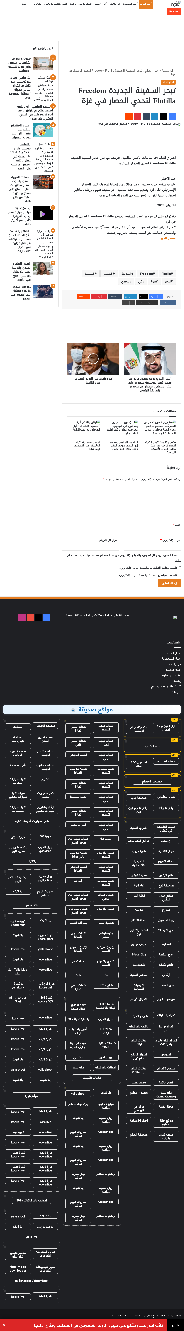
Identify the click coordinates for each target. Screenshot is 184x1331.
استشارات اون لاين (139, 932)
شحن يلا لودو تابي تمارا (78, 854)
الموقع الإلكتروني (109, 540)
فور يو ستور (78, 824)
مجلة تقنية (166, 1106)
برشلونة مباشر (78, 1104)
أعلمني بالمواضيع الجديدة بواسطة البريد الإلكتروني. (148, 575)
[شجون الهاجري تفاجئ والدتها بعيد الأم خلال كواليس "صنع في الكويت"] (43, 268)
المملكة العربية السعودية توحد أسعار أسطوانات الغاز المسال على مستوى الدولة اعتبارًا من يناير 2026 (20, 189)
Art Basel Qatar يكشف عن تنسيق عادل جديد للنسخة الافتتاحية (19, 64)
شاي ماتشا (106, 985)
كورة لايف (45, 1028)
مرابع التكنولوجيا (139, 840)
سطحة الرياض (45, 725)
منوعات (37, 4)
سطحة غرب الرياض (18, 752)
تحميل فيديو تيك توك (18, 1254)
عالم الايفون (166, 875)
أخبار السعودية (130, 4)
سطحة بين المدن (45, 738)
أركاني (166, 975)
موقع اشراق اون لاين (138, 809)
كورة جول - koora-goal (45, 937)
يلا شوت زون (45, 1226)
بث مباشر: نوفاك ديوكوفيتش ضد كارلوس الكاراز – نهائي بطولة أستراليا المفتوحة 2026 (20, 88)
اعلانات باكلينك (92, 1077)
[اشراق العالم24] (172, 4)
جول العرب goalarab (45, 849)
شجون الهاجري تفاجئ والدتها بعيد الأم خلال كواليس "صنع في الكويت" (21, 271)
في (140, 281)
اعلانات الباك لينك (139, 1042)
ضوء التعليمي (166, 796)
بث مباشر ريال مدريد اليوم (17, 849)
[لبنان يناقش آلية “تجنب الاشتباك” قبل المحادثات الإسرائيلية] (83, 429)
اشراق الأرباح (138, 999)
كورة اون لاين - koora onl (45, 985)
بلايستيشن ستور (106, 934)
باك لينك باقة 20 (78, 1019)
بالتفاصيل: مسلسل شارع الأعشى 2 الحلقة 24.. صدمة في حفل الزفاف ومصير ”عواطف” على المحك (20, 156)
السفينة (89, 273)
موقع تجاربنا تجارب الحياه (78, 1045)
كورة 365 (45, 836)
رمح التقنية (166, 954)
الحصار (108, 273)
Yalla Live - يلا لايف (17, 971)
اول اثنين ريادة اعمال (166, 727)
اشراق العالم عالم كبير (139, 1056)
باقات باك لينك (138, 1026)
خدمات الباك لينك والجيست (105, 1005)
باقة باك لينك (166, 761)
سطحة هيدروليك (18, 738)
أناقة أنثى (139, 895)
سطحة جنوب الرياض (45, 766)
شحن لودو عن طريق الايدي (78, 910)
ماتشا (78, 975)
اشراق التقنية (138, 828)
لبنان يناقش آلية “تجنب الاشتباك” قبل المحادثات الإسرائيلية (87, 445)
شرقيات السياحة (139, 987)
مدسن (139, 909)
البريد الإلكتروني (170, 540)
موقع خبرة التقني (166, 897)
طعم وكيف (166, 964)
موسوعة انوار (166, 999)
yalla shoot (78, 1093)
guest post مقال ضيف (78, 1006)
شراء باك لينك (166, 1015)
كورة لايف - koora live (45, 1154)
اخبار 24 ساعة (139, 1120)
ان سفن (166, 840)
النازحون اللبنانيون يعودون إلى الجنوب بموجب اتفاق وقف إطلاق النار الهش (124, 445)
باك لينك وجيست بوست (166, 1094)
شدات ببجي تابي (78, 742)
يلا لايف (31, 861)
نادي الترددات (166, 930)
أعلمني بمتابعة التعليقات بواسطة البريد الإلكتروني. (148, 568)
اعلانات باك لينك (105, 1067)
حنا (106, 975)
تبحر (168, 281)
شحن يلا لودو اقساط (78, 770)
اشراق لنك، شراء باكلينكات (166, 1042)
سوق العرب (105, 1019)
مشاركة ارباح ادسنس (139, 728)
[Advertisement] (92, 26)
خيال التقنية (166, 851)
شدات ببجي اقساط (105, 727)
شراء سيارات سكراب (18, 780)
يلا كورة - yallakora (18, 985)
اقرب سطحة (18, 765)
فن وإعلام (115, 4)
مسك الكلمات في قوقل (166, 828)
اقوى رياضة (166, 1082)
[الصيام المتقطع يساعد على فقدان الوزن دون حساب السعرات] (43, 130)
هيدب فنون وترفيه (166, 1136)
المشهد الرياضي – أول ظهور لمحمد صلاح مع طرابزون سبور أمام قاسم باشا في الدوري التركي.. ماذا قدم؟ (34, 112)
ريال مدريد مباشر (105, 1119)
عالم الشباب (152, 746)
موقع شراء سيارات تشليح (18, 794)
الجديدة (126, 273)
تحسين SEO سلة (139, 764)
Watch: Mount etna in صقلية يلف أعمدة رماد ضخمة (21, 292)
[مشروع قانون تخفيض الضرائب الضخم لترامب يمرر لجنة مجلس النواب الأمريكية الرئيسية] (159, 429)
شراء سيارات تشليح (45, 794)
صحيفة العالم (139, 1134)
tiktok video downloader (18, 1268)
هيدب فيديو (138, 944)
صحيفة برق (139, 797)
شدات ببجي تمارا (78, 728)
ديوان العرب (105, 1057)
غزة (153, 281)
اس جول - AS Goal (18, 999)
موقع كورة (31, 1096)
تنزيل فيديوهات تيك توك (45, 1268)
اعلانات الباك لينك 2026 (139, 1070)
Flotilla (166, 273)
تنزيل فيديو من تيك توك (45, 1253)
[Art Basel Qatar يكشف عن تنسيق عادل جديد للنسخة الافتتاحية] (43, 63)
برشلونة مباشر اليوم (18, 879)
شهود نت (139, 964)
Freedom (146, 273)
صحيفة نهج (166, 885)
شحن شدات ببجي (106, 896)
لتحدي (125, 281)
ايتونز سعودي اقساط (106, 770)
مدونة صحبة (166, 985)
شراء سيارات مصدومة (18, 808)
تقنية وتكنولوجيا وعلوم (55, 4)
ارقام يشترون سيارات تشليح (45, 808)
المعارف (166, 944)
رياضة (73, 4)
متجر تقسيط (78, 796)
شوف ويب (139, 851)
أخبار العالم (146, 4)
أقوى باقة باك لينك (78, 1031)
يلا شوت (105, 1092)
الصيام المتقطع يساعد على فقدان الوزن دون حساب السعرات (20, 131)
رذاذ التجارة (139, 954)
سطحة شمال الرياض (45, 752)
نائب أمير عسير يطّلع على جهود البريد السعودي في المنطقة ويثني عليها (98, 1325)
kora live (18, 1018)
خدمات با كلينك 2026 (106, 1045)
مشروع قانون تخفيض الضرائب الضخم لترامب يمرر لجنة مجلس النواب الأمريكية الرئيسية (160, 447)
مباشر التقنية (138, 975)
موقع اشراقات (166, 808)
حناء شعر (78, 961)
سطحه (17, 726)
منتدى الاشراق (166, 1068)
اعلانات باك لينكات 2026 (31, 1200)
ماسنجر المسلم (152, 781)
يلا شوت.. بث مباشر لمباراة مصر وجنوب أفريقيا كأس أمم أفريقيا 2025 (20, 216)
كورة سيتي (18, 837)
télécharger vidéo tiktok (31, 1281)
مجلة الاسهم (166, 861)
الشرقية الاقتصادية (138, 863)
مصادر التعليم (139, 1092)
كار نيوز (139, 885)
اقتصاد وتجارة (85, 4)
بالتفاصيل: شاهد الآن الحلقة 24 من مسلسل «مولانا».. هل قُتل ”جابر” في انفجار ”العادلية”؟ (19, 241)
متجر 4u (105, 838)
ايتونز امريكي (78, 754)
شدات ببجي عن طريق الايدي (78, 840)
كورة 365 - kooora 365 (45, 999)
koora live (18, 949)
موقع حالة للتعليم (166, 1122)
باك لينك (78, 1067)
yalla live (32, 905)
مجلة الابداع (138, 920)
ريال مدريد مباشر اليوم (45, 878)
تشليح (45, 779)
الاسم (176, 525)
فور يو (78, 880)
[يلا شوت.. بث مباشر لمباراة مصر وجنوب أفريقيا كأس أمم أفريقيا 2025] (43, 213)
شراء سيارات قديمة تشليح (32, 821)
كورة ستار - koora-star (17, 923)
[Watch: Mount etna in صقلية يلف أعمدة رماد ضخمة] (43, 291)
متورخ (166, 909)
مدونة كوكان (139, 875)
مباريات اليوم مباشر (106, 1105)
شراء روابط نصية (166, 1028)
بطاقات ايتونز (78, 922)
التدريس (166, 1054)
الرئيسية (168, 70)
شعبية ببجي (106, 922)
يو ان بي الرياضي (139, 1108)
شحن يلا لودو (105, 908)
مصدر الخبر (168, 238)
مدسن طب (139, 1082)
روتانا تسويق (166, 920)
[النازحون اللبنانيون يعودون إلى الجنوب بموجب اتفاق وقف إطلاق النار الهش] (121, 429)
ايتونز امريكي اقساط (78, 868)
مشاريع (78, 1057)
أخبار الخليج (101, 4)
